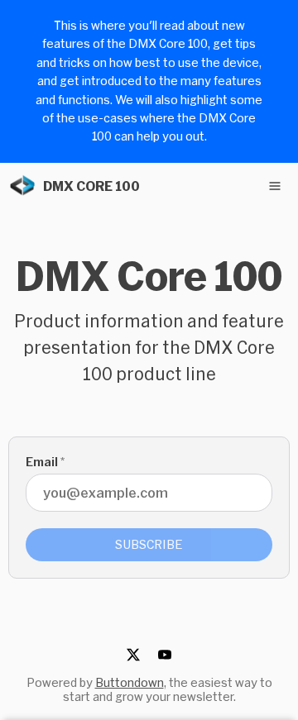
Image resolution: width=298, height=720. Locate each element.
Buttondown (129, 682)
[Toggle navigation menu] (275, 186)
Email (45, 462)
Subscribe (149, 544)
